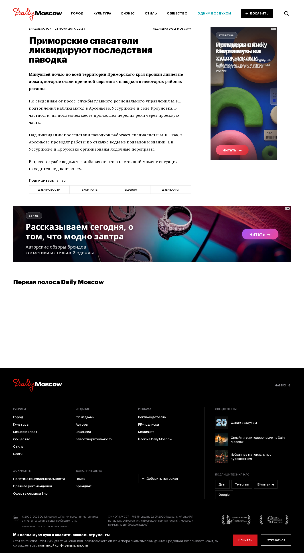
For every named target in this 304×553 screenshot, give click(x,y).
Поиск (80, 479)
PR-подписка (148, 424)
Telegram (242, 484)
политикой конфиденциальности (63, 545)
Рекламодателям (152, 417)
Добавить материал (162, 478)
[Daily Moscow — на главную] (37, 385)
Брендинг (83, 486)
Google (224, 494)
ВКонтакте (265, 484)
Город (77, 13)
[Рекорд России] (274, 519)
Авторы (82, 424)
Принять (245, 540)
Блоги (17, 454)
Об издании (85, 417)
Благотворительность (94, 439)
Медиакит (146, 432)
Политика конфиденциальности (39, 479)
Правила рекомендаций (32, 486)
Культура (102, 13)
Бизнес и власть (26, 432)
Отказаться (276, 540)
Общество (177, 13)
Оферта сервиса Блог (31, 493)
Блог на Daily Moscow (155, 439)
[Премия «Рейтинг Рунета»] (236, 519)
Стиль (151, 13)
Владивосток (40, 28)
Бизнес (128, 13)
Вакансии (83, 432)
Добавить (259, 13)
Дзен (222, 484)
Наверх (280, 385)
